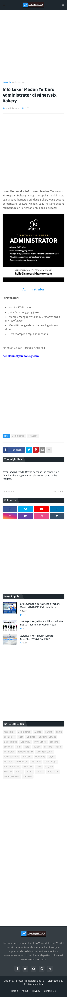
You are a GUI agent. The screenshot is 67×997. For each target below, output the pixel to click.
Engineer (8, 747)
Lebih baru (9, 491)
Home (14, 990)
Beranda (7, 82)
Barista (48, 732)
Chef (20, 737)
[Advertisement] (33, 47)
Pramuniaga (51, 761)
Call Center (9, 737)
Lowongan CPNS (11, 757)
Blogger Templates (26, 980)
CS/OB (59, 732)
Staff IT (19, 771)
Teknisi (39, 771)
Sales (38, 766)
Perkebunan (21, 761)
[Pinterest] (36, 450)
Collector (31, 737)
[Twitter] (29, 450)
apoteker (27, 776)
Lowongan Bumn (44, 752)
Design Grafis (10, 742)
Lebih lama (57, 491)
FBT (44, 980)
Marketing (40, 757)
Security (8, 771)
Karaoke (48, 747)
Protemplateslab (33, 984)
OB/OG (52, 757)
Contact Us (50, 990)
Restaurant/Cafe (12, 766)
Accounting (9, 732)
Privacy (36, 990)
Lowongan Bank (25, 752)
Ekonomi (54, 742)
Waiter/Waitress (11, 776)
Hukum (37, 747)
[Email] (42, 450)
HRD (18, 747)
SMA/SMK (33, 436)
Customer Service (47, 737)
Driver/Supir (40, 742)
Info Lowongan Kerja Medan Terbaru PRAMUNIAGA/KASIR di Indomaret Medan (39, 607)
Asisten (38, 732)
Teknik (29, 771)
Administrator (33, 289)
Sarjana (49, 766)
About (25, 990)
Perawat (8, 761)
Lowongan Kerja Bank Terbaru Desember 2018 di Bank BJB (36, 637)
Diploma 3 (25, 742)
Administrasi (19, 82)
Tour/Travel (52, 771)
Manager (27, 757)
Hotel (27, 747)
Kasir (58, 747)
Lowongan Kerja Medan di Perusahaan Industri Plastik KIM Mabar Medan (41, 623)
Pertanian (36, 761)
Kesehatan (9, 752)
